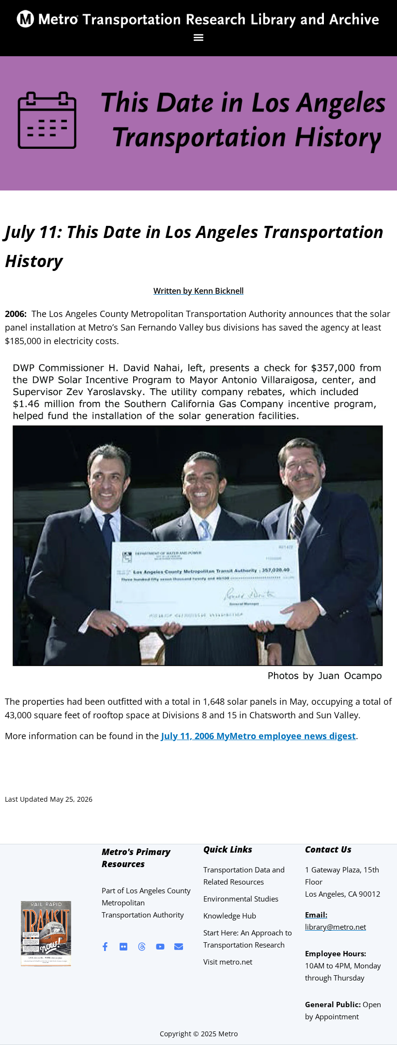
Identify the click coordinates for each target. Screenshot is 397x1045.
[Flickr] (123, 946)
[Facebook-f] (105, 946)
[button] (199, 38)
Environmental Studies (240, 898)
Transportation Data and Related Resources (244, 876)
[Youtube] (160, 946)
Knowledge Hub (229, 915)
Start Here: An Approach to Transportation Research (247, 939)
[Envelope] (178, 946)
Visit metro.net (227, 961)
